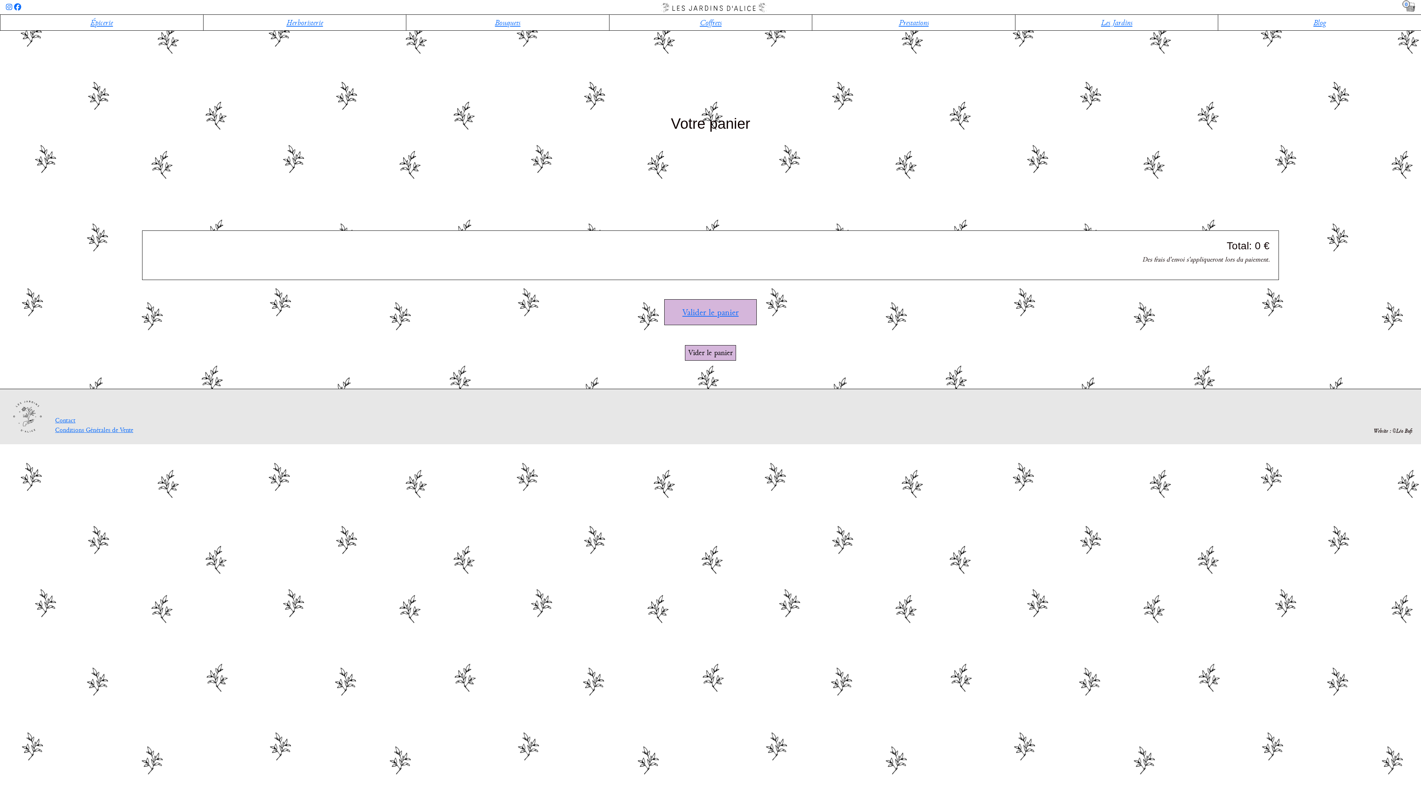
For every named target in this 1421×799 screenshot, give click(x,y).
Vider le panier (710, 352)
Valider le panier (710, 312)
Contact (65, 420)
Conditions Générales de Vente (94, 430)
